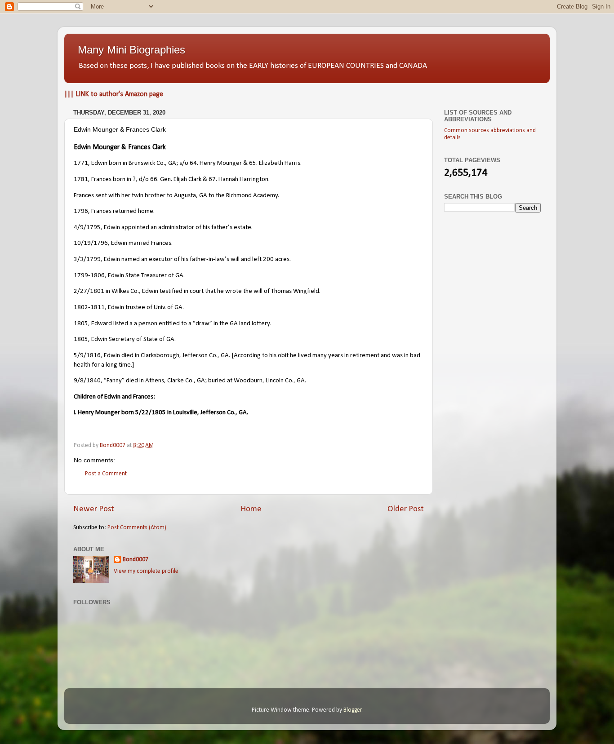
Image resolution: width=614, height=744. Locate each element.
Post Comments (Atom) (136, 528)
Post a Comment (106, 474)
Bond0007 (135, 559)
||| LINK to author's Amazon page (113, 94)
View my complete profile (146, 571)
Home (251, 509)
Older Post (405, 509)
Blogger (352, 710)
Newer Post (93, 509)
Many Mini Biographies (131, 50)
